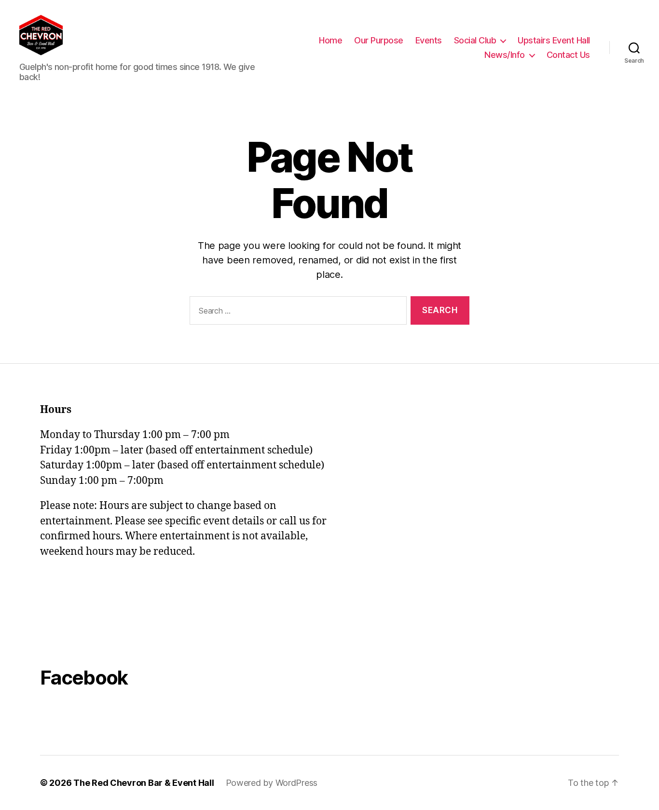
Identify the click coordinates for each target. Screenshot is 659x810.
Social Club (475, 40)
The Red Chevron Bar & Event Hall (143, 783)
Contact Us (568, 55)
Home (330, 40)
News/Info (504, 55)
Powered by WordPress (272, 783)
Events (428, 40)
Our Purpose (378, 40)
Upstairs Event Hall (554, 40)
